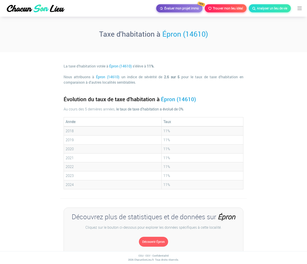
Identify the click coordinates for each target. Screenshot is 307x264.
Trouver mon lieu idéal (227, 8)
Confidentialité (160, 255)
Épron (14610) (185, 34)
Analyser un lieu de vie (271, 8)
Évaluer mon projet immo (182, 7)
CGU (140, 255)
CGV (147, 255)
